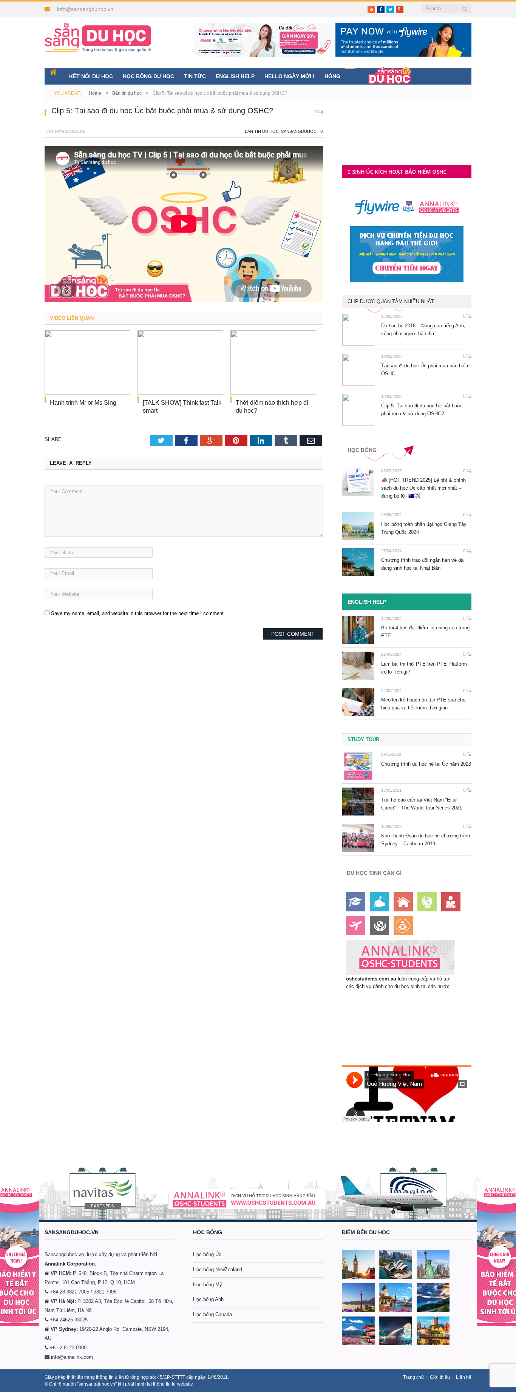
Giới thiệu (440, 1377)
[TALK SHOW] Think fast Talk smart (182, 406)
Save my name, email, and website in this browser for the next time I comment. (138, 613)
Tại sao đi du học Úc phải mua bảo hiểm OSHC (425, 369)
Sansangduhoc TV (302, 131)
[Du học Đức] (433, 1330)
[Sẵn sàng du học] (98, 34)
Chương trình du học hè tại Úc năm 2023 (426, 764)
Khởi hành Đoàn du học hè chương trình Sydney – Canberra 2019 (425, 839)
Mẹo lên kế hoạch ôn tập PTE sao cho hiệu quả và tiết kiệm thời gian (423, 704)
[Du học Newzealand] (433, 1297)
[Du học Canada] (358, 1297)
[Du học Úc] (395, 1264)
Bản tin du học (262, 131)
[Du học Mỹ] (433, 1264)
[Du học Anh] (358, 1264)
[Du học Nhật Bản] (358, 1330)
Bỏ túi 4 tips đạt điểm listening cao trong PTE (425, 631)
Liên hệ (463, 1377)
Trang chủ (413, 1377)
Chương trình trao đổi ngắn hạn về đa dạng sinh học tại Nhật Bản (422, 564)
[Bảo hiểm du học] (450, 901)
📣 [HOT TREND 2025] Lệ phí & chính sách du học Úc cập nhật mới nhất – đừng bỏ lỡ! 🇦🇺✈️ (423, 488)
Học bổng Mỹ (207, 1284)
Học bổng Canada (212, 1314)
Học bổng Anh (208, 1299)
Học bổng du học (148, 76)
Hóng (332, 76)
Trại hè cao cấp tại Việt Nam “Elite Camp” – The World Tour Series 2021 (421, 804)
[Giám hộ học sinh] (379, 925)
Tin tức (195, 76)
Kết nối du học (91, 76)
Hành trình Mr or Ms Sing (83, 402)
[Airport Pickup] (355, 925)
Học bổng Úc (207, 1254)
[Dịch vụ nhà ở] (403, 901)
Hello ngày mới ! (289, 76)
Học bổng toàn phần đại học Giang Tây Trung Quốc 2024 (424, 528)
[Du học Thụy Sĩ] (395, 1297)
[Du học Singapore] (395, 1330)
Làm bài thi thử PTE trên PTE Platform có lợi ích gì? (424, 668)
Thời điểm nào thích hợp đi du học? (272, 406)
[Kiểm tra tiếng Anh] (379, 901)
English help (235, 76)
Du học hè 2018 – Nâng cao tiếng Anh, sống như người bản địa (423, 329)
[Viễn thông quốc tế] (427, 901)
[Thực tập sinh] (403, 925)
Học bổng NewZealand (217, 1269)
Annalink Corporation (70, 1264)
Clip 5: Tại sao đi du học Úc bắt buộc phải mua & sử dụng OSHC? (421, 409)
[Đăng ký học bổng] (355, 901)
